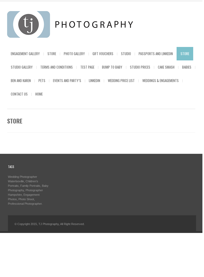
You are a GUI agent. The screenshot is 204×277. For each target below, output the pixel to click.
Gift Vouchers (103, 53)
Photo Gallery (74, 53)
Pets (41, 80)
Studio (126, 53)
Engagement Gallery (25, 53)
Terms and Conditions (56, 67)
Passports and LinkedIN (156, 53)
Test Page (87, 67)
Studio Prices (140, 67)
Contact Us (19, 94)
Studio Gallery (22, 67)
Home (39, 94)
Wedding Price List (121, 80)
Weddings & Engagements (160, 80)
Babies (186, 67)
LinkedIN (94, 80)
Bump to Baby (112, 67)
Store (51, 53)
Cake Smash (166, 67)
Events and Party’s (67, 80)
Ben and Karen (21, 80)
